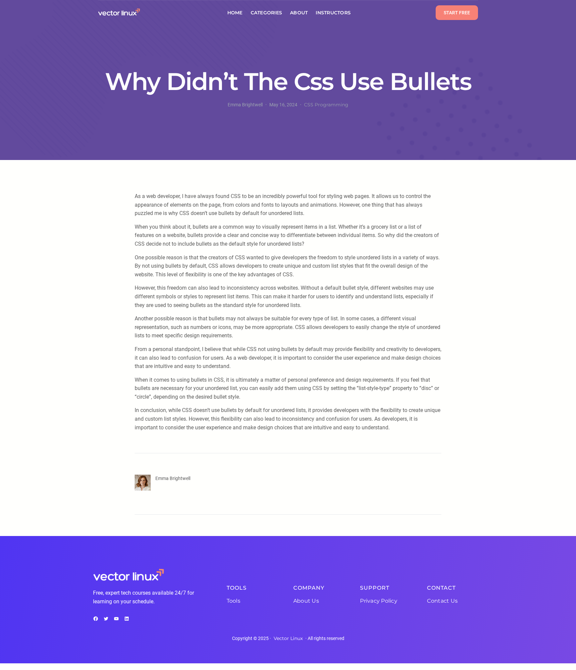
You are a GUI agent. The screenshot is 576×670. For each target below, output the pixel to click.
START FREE (457, 12)
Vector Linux (288, 638)
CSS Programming (326, 105)
